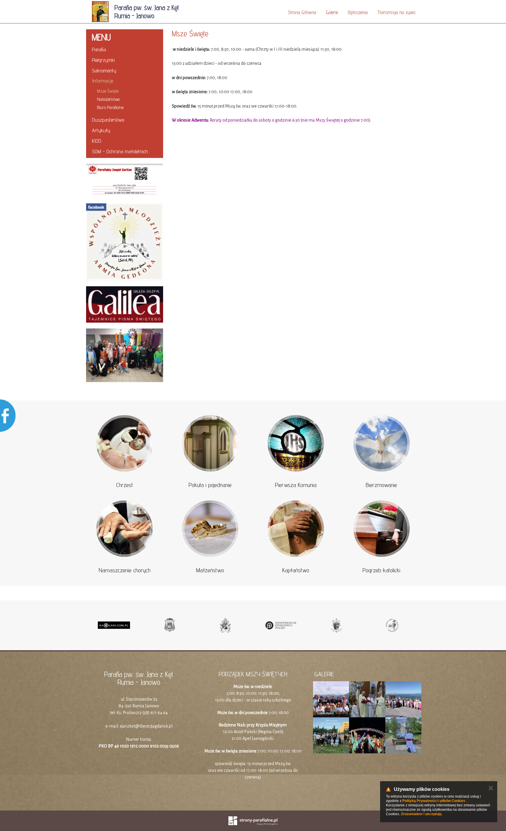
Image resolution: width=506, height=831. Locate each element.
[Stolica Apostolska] (225, 625)
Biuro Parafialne (110, 107)
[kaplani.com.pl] (114, 625)
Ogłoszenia (358, 12)
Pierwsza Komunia (296, 484)
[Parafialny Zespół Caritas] (124, 180)
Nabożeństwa (108, 99)
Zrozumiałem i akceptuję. (421, 814)
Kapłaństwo (295, 570)
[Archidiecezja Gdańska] (169, 625)
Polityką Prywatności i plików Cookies (433, 801)
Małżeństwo (210, 570)
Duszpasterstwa (108, 120)
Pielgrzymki (103, 60)
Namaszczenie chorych (125, 570)
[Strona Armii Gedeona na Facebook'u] (124, 241)
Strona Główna (302, 12)
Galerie (332, 12)
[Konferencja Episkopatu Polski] (281, 625)
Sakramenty (104, 70)
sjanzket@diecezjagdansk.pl (146, 726)
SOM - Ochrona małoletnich (120, 151)
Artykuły (101, 130)
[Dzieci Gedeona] (124, 355)
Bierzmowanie (381, 484)
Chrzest (124, 484)
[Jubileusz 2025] (392, 625)
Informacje (102, 81)
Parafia (99, 49)
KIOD (96, 141)
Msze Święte (108, 91)
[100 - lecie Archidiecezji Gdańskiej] (336, 625)
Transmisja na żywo (396, 12)
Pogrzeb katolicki (381, 570)
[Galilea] (124, 304)
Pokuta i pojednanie (210, 484)
